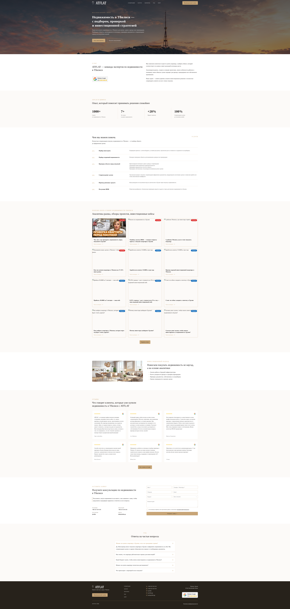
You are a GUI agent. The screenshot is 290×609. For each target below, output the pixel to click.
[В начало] (99, 3)
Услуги (140, 3)
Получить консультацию (115, 40)
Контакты (147, 3)
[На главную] (98, 586)
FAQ (154, 3)
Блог (159, 3)
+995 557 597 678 (96, 509)
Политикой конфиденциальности (183, 509)
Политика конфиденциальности (190, 603)
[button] (145, 543)
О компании (131, 3)
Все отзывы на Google (145, 467)
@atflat (94, 514)
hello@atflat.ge (122, 514)
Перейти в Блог (145, 342)
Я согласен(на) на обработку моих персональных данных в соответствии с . (169, 509)
